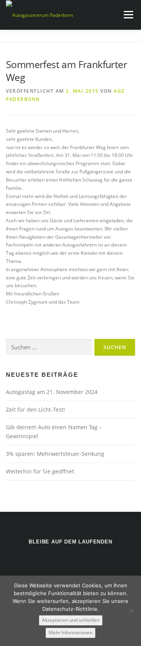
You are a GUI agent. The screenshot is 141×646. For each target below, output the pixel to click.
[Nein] (131, 611)
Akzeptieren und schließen (70, 620)
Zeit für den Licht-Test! (35, 409)
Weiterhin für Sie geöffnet (40, 471)
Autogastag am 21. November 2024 (52, 392)
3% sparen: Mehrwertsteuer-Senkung (55, 453)
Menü (127, 14)
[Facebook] (70, 562)
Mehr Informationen (70, 632)
